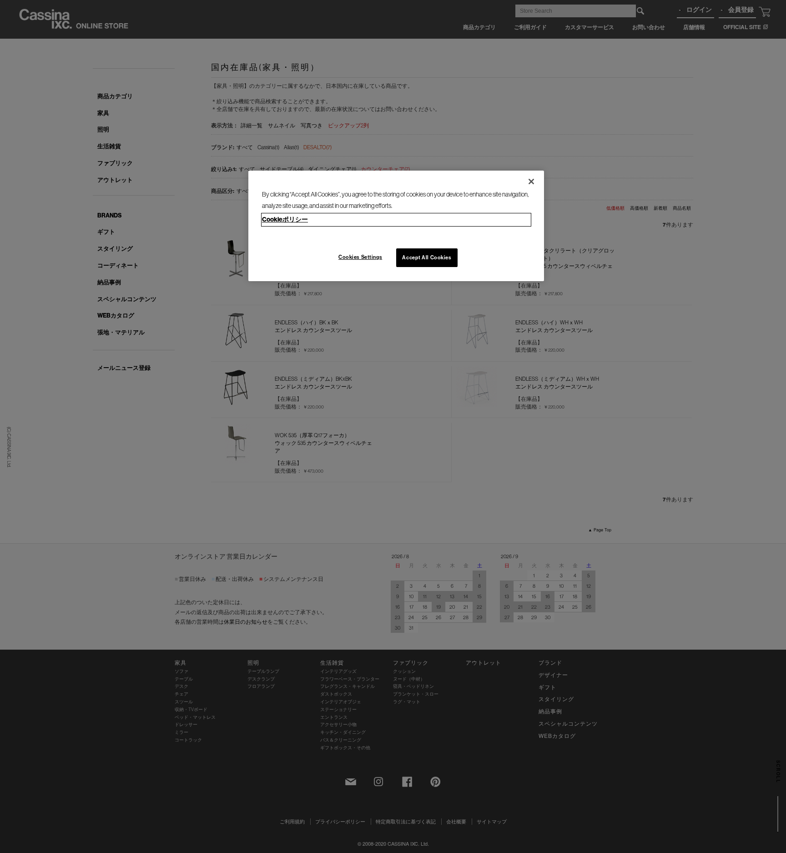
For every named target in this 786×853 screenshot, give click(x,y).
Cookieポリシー (285, 219)
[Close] (531, 182)
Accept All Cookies (426, 257)
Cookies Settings (360, 257)
